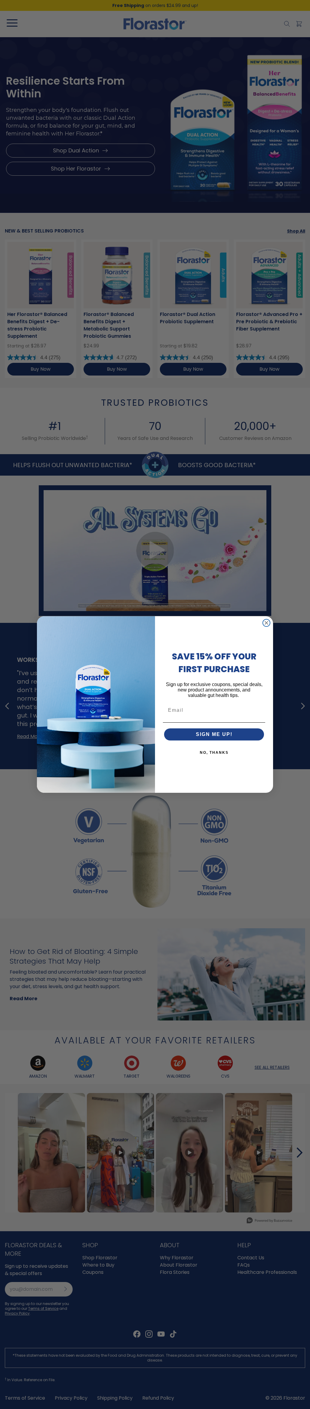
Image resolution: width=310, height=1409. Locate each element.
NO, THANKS (214, 752)
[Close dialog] (266, 622)
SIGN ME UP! (214, 734)
